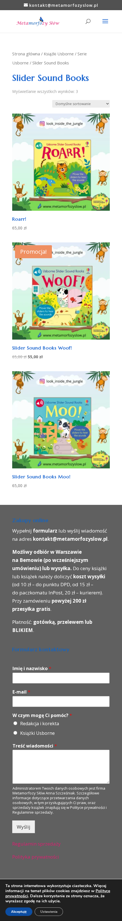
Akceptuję (19, 911)
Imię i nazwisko (31, 669)
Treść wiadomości (34, 746)
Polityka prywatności (35, 856)
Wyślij (23, 827)
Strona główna (26, 54)
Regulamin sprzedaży (36, 843)
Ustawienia (48, 911)
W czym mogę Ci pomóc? (42, 715)
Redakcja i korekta (39, 723)
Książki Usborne (59, 54)
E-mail (21, 692)
